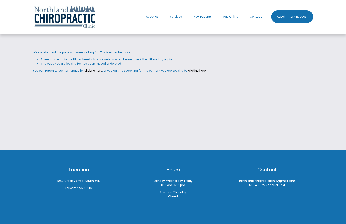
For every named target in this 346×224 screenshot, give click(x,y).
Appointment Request (292, 17)
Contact (256, 17)
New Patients (203, 17)
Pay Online (230, 17)
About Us (152, 17)
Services (176, 17)
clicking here (93, 71)
